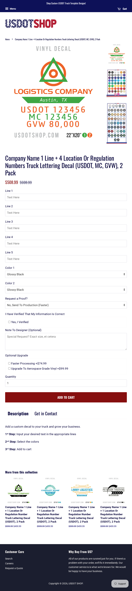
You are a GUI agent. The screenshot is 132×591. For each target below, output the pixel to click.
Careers (9, 563)
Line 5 (9, 252)
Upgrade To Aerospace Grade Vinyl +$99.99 (39, 368)
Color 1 (10, 267)
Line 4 (9, 237)
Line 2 (9, 206)
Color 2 (10, 283)
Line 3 (9, 221)
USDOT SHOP (76, 583)
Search (9, 558)
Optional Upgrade (16, 355)
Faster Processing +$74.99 (28, 363)
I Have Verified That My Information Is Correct (35, 314)
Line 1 (9, 190)
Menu (12, 8)
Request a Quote (14, 568)
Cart (124, 8)
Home (7, 39)
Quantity (10, 376)
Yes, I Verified (19, 322)
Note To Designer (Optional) (23, 330)
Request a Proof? (16, 298)
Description (18, 413)
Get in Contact (46, 413)
